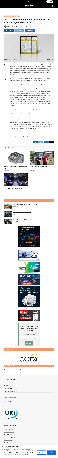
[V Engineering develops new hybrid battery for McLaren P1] (8, 206)
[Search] (52, 5)
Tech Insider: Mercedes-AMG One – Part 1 (22, 220)
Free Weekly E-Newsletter (10, 391)
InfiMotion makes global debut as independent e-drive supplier (13, 189)
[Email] (5, 79)
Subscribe (50, 1)
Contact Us (7, 383)
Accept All (51, 452)
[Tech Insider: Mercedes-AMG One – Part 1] (8, 221)
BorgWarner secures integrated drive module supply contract (16, 167)
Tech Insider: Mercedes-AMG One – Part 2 (22, 212)
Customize (41, 452)
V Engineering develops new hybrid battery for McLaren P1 (25, 204)
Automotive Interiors (9, 429)
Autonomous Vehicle (9, 434)
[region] (29, 451)
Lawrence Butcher (13, 26)
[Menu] (6, 5)
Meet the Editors (8, 388)
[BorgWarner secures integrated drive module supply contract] (16, 158)
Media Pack (7, 385)
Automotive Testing (9, 432)
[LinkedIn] (5, 68)
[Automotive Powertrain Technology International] (29, 5)
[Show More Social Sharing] (36, 30)
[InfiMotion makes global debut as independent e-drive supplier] (16, 179)
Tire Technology (8, 440)
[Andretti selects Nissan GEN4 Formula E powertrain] (42, 158)
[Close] (56, 446)
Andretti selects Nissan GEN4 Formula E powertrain (40, 167)
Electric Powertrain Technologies (12, 16)
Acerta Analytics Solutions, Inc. (29, 361)
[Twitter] (5, 72)
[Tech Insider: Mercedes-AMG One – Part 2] (8, 214)
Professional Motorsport (10, 437)
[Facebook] (5, 75)
